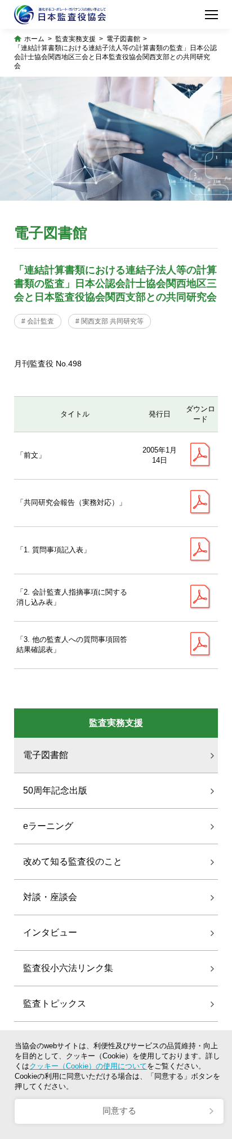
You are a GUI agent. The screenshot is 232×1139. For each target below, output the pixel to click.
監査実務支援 (75, 39)
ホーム (34, 39)
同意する (119, 1110)
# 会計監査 (37, 321)
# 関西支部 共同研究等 (109, 321)
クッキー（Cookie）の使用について (88, 1066)
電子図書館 (123, 39)
